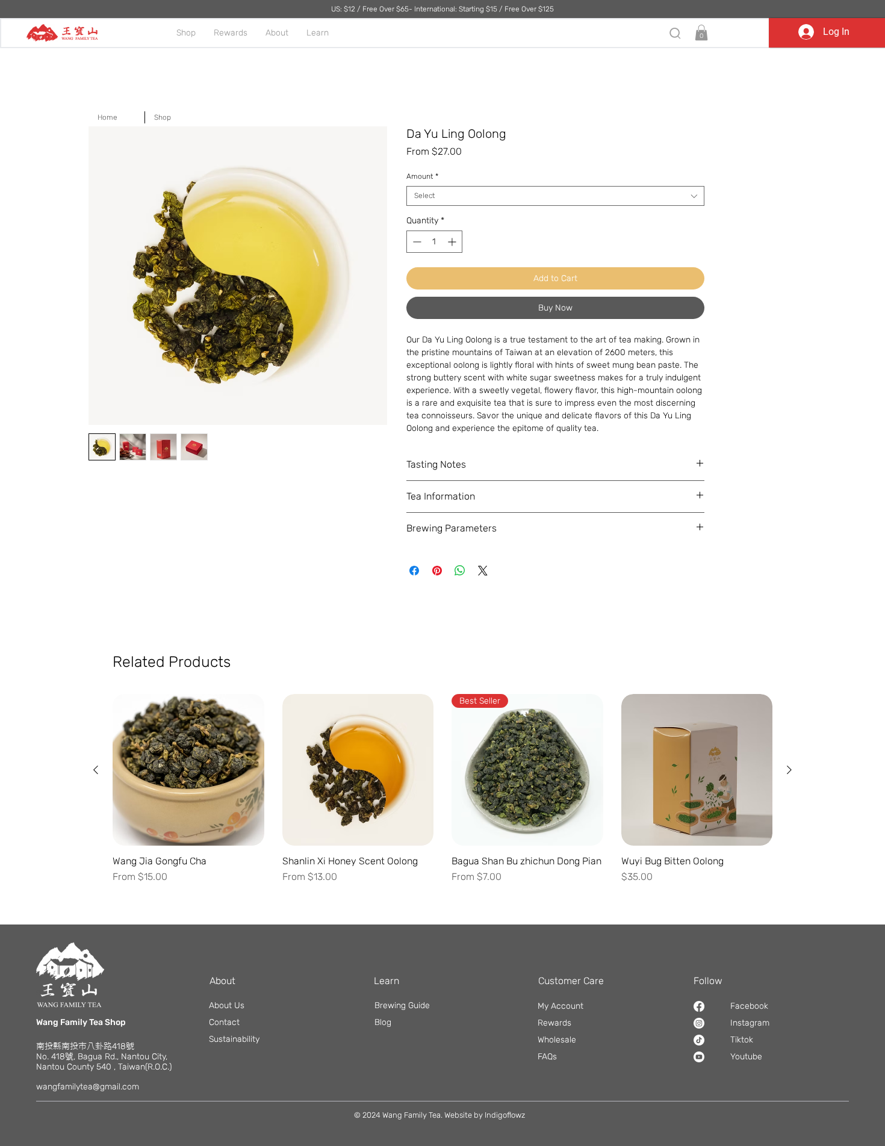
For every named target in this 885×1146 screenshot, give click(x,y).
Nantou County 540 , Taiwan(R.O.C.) (104, 1067)
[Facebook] (699, 1006)
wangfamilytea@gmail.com (87, 1087)
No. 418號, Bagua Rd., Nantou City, (101, 1057)
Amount (422, 176)
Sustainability (234, 1039)
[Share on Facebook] (414, 570)
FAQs (547, 1057)
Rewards (554, 1023)
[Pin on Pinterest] (437, 570)
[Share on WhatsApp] (460, 570)
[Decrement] (415, 241)
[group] (442, 795)
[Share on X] (483, 570)
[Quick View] (188, 770)
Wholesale (557, 1040)
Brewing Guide (402, 1005)
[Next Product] (789, 770)
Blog (382, 1022)
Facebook (749, 1006)
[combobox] (555, 196)
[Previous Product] (95, 770)
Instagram (749, 1023)
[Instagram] (699, 1023)
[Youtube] (699, 1057)
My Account (560, 1006)
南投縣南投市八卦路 (74, 1046)
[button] (701, 32)
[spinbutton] (434, 241)
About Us (226, 1005)
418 (119, 1046)
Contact (224, 1022)
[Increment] (453, 241)
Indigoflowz (505, 1115)
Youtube (746, 1057)
